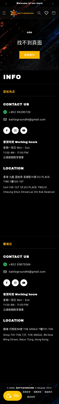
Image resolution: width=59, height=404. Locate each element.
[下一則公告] (53, 3)
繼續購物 (29, 55)
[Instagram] (15, 130)
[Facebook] (6, 130)
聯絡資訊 (48, 392)
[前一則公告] (6, 3)
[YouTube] (23, 130)
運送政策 (31, 397)
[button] (4, 13)
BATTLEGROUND (25, 388)
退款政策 (26, 392)
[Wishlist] (46, 13)
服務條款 (37, 392)
